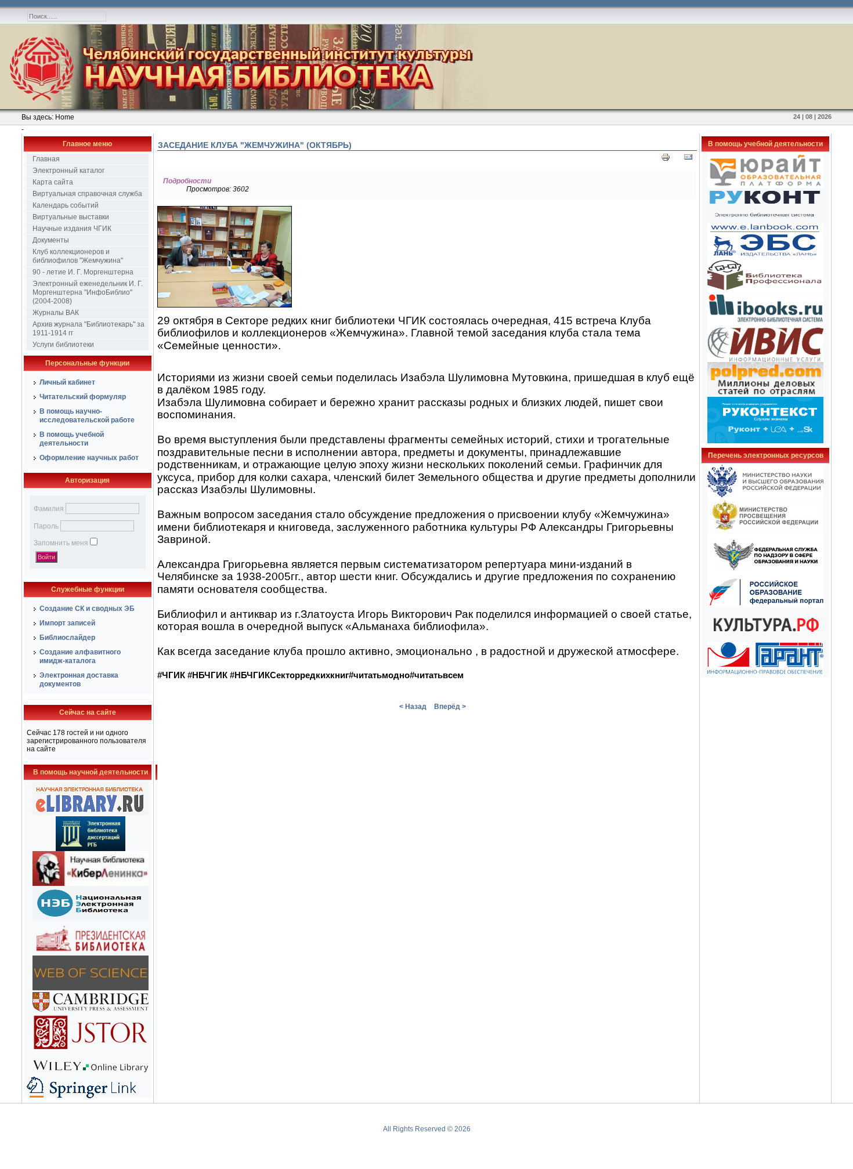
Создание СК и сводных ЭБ (87, 609)
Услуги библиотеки (63, 345)
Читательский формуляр (82, 397)
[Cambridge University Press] (90, 1011)
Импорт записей (67, 623)
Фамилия (49, 509)
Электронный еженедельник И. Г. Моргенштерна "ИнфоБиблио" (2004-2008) (87, 292)
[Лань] (765, 255)
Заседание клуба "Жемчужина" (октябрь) (255, 145)
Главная (46, 159)
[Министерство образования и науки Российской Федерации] (765, 495)
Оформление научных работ (89, 458)
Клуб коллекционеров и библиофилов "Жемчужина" (77, 256)
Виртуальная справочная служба (87, 194)
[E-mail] (688, 159)
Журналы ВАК (55, 313)
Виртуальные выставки (70, 217)
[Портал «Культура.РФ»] (765, 640)
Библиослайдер (67, 638)
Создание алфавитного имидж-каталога (80, 656)
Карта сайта (52, 182)
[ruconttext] (765, 441)
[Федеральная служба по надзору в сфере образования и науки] (765, 574)
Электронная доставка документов (78, 679)
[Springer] (90, 1096)
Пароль (46, 526)
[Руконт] (765, 220)
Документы (50, 240)
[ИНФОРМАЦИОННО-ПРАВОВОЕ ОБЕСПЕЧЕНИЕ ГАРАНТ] (765, 675)
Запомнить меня (61, 543)
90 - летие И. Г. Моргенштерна (82, 272)
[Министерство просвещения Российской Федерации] (765, 531)
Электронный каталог (68, 171)
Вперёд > (450, 707)
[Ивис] (765, 360)
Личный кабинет (67, 382)
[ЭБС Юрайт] (765, 186)
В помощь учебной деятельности (71, 438)
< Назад (412, 707)
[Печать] (665, 159)
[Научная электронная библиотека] (90, 814)
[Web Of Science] (90, 988)
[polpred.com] (765, 394)
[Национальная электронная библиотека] (90, 918)
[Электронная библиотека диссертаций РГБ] (90, 849)
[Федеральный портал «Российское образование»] (765, 605)
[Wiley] (90, 1074)
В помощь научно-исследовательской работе (87, 415)
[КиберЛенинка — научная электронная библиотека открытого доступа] (90, 884)
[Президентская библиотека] (90, 953)
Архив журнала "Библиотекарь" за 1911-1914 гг (88, 328)
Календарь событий (65, 205)
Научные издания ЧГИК (71, 229)
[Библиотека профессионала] (765, 290)
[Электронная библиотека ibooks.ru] (765, 325)
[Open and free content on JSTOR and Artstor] (90, 1052)
